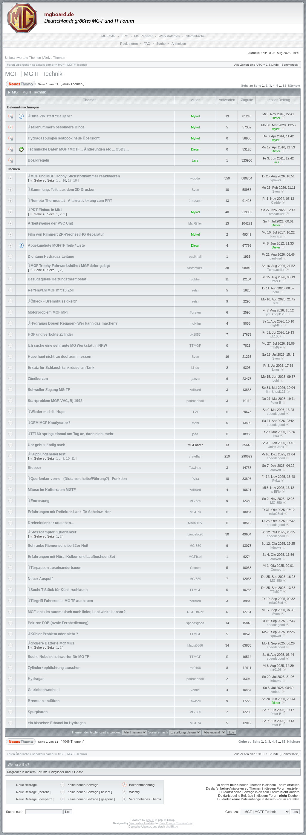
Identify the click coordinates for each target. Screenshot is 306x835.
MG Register (143, 36)
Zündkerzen (38, 379)
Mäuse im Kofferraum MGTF (52, 490)
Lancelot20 (195, 534)
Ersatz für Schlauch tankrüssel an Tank (61, 368)
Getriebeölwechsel (43, 690)
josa (195, 434)
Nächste (294, 85)
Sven (195, 189)
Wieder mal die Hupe (47, 412)
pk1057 (195, 334)
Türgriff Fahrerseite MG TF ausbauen (61, 601)
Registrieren (129, 43)
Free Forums (168, 823)
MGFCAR (108, 36)
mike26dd (276, 513)
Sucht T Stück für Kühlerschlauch (59, 590)
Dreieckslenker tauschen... (51, 523)
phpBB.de (172, 826)
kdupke (275, 547)
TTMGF (195, 345)
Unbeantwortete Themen (23, 57)
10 (68, 458)
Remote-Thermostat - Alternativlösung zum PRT (71, 201)
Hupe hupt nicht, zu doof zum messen (59, 356)
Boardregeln (38, 160)
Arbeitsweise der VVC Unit (50, 223)
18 (75, 180)
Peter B (275, 281)
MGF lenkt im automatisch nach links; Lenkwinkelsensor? (77, 612)
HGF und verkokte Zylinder (50, 334)
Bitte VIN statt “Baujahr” (51, 116)
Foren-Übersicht (18, 64)
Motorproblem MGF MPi (48, 312)
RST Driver (195, 612)
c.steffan (195, 456)
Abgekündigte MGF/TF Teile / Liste (56, 245)
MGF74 (195, 512)
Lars (195, 160)
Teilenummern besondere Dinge (57, 127)
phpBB (150, 820)
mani (195, 423)
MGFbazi (195, 556)
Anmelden (179, 43)
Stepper (34, 468)
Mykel (195, 116)
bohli (276, 292)
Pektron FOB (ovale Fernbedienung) (58, 623)
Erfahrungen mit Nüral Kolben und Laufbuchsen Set (71, 557)
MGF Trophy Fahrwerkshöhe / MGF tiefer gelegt (70, 266)
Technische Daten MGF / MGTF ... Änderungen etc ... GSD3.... (78, 149)
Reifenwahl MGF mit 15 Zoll (51, 290)
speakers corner (43, 64)
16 (64, 180)
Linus (195, 367)
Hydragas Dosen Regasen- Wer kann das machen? (73, 323)
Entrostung (39, 501)
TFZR (195, 412)
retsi (195, 290)
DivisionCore (184, 823)
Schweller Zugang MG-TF (49, 390)
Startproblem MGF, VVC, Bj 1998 (55, 401)
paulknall (195, 256)
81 (284, 85)
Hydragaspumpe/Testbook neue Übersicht (64, 138)
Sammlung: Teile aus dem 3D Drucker (62, 190)
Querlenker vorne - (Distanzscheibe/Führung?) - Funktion (78, 479)
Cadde (276, 202)
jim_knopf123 (275, 314)
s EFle (276, 491)
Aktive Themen (54, 57)
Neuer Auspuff (40, 579)
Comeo (195, 568)
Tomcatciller (275, 214)
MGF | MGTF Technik (72, 64)
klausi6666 (195, 645)
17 (69, 180)
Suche (161, 43)
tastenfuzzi (195, 268)
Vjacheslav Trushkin (141, 823)
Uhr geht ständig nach (46, 445)
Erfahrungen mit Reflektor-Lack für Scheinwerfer (69, 512)
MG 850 (195, 501)
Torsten (195, 312)
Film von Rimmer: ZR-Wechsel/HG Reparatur (66, 234)
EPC (125, 36)
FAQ (147, 43)
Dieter (276, 118)
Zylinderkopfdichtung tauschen (54, 668)
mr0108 (195, 668)
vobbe (195, 279)
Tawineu (195, 467)
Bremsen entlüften (43, 701)
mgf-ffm (195, 323)
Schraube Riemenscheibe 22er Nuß (58, 546)
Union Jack (276, 447)
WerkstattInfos (169, 36)
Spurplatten (38, 712)
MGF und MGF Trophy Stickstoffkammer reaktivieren (75, 176)
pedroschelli (195, 401)
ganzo (195, 378)
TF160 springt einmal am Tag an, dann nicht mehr (72, 434)
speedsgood (276, 413)
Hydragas (36, 679)
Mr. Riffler (195, 223)
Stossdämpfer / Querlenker (53, 532)
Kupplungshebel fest (47, 454)
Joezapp (195, 200)
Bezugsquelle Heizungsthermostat (57, 279)
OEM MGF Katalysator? (50, 423)
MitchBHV (195, 523)
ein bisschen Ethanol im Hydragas (57, 723)
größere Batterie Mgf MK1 (52, 643)
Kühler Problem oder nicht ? (54, 634)
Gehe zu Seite (251, 85)
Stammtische (195, 36)
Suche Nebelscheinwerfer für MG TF (58, 657)
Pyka (195, 479)
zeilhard (195, 390)
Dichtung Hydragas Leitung (51, 256)
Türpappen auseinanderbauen (55, 568)
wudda (195, 178)
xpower (275, 180)
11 (73, 458)
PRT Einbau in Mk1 (46, 210)
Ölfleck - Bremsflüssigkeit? (53, 301)
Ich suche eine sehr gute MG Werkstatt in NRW (67, 345)
